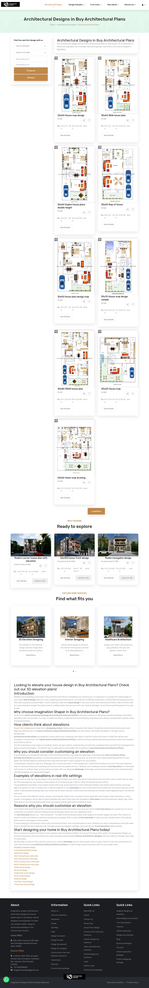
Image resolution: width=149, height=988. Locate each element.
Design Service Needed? (54, 80)
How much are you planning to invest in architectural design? (69, 105)
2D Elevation (52, 87)
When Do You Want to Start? (56, 96)
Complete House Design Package (81, 90)
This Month (65, 99)
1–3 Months (80, 99)
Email (47, 49)
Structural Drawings (90, 84)
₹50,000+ (51, 112)
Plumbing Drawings (55, 90)
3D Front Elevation (69, 84)
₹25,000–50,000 (90, 109)
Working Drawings (70, 87)
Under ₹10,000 (53, 109)
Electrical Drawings (91, 87)
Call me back (92, 124)
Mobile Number (50, 37)
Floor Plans (51, 84)
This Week (51, 99)
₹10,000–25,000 (71, 109)
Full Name (48, 26)
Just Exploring (96, 99)
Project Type (50, 61)
